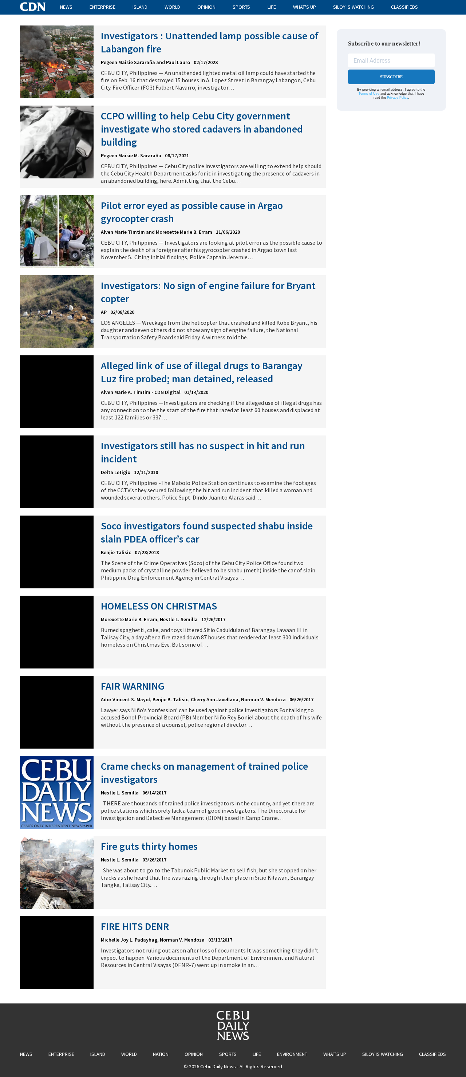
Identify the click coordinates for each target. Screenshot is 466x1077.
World (172, 7)
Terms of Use (369, 93)
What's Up (304, 7)
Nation (161, 1054)
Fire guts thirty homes (149, 846)
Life (272, 7)
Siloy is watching (353, 7)
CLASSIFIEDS (404, 7)
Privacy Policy (397, 97)
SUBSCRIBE (391, 77)
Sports (241, 7)
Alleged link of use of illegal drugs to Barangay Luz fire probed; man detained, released (202, 372)
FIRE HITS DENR (135, 926)
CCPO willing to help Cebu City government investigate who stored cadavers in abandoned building (202, 129)
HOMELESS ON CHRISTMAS (159, 605)
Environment (292, 1054)
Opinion (206, 7)
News (66, 7)
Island (140, 7)
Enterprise (102, 7)
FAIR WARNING (133, 686)
